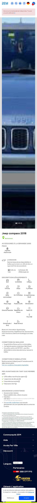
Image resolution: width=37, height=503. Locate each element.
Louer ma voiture (20, 4)
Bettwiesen (9, 238)
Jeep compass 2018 (14, 233)
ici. (14, 13)
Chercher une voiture (16, 4)
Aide (24, 4)
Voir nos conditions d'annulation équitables (15, 365)
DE (28, 4)
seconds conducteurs (12, 402)
